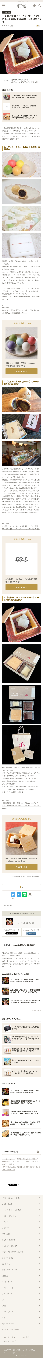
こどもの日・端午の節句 (9, 1246)
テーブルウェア (7, 1282)
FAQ (13, 1353)
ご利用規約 (31, 1350)
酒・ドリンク (6, 1264)
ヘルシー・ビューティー (9, 1216)
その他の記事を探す (11, 1152)
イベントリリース (7, 1312)
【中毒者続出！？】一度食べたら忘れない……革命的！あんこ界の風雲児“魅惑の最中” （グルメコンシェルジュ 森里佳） (21, 805)
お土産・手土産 (7, 1204)
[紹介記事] (5, 307)
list (13, 898)
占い (3, 1300)
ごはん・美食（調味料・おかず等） (13, 1252)
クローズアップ (7, 1294)
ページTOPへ (21, 1179)
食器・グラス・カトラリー (10, 1270)
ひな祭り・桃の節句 (8, 1240)
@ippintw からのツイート (10, 1329)
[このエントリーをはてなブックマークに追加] (19, 894)
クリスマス (5, 1228)
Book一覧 (25, 1337)
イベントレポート (7, 1288)
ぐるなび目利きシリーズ (20, 1350)
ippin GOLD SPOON (8, 1324)
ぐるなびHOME (6, 1350)
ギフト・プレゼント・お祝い (11, 1198)
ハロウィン (5, 1222)
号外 (3, 1318)
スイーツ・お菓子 (7, 1258)
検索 (39, 5)
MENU (3, 5)
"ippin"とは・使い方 (8, 1341)
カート (34, 5)
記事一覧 (35, 1010)
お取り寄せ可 (8, 905)
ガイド (4, 1306)
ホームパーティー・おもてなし (12, 1210)
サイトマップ (6, 1353)
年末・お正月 (6, 1234)
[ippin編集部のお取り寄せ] (18, 949)
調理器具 (5, 1276)
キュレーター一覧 (7, 1337)
